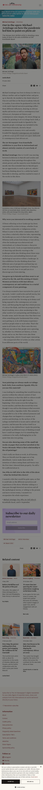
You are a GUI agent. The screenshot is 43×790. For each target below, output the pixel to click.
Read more (34, 777)
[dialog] (21, 777)
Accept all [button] (11, 781)
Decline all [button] (30, 781)
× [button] (41, 767)
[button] (21, 787)
